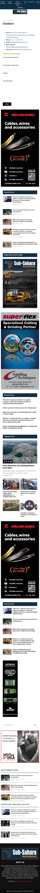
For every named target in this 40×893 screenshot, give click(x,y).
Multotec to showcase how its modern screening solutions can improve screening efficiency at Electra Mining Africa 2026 (24, 232)
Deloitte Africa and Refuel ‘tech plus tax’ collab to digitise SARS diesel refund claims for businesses (24, 834)
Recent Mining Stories (9, 770)
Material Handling (2, 2)
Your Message (8, 81)
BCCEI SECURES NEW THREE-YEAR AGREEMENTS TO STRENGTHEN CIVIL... (10, 494)
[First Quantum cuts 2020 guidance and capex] (20, 452)
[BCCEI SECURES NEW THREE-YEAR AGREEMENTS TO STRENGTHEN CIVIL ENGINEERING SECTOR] (11, 484)
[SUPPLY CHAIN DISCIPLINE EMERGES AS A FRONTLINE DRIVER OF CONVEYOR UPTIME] (7, 245)
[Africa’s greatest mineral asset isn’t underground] (7, 212)
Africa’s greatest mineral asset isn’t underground (24, 211)
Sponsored (31, 2)
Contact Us (38, 2)
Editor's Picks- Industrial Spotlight (15, 804)
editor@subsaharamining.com (22, 49)
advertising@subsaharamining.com (17, 47)
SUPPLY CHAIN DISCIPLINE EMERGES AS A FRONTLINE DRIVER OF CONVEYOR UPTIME (25, 243)
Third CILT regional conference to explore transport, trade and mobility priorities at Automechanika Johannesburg (24, 199)
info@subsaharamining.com (19, 42)
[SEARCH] (35, 725)
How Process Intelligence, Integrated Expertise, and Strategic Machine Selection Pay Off (24, 823)
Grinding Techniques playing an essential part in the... (28, 514)
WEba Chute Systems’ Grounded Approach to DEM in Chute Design (23, 220)
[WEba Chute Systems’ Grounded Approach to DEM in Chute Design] (7, 222)
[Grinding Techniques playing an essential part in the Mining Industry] (28, 505)
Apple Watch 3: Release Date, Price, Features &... (28, 493)
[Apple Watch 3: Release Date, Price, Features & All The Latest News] (28, 484)
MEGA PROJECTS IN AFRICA (18, 3)
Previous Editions (9, 2)
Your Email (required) (11, 65)
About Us (25, 2)
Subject (5, 73)
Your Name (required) (10, 57)
